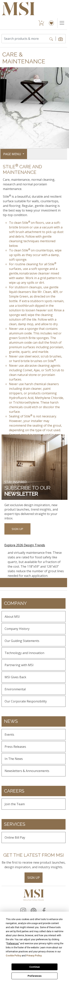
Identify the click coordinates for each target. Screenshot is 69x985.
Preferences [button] (13, 943)
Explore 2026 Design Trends (24, 545)
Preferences (35, 976)
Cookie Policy (13, 955)
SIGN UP (17, 529)
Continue (34, 967)
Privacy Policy (34, 955)
